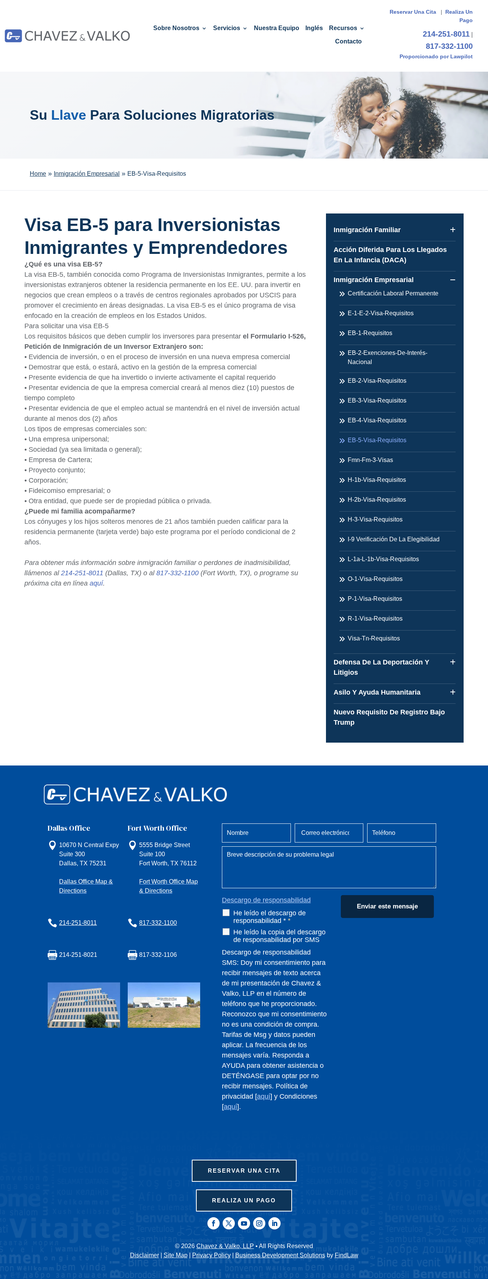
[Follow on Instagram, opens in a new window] (259, 1223)
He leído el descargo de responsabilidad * (269, 916)
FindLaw (346, 1255)
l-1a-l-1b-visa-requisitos (383, 559)
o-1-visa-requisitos (375, 579)
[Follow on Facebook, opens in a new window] (213, 1223)
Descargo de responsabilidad (266, 900)
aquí (96, 583)
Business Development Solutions (280, 1255)
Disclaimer (144, 1255)
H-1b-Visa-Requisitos (377, 480)
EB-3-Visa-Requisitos (377, 400)
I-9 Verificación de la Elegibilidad (394, 539)
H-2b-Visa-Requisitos (377, 499)
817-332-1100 (449, 46)
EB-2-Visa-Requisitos (377, 380)
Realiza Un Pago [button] (244, 1200)
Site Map (176, 1255)
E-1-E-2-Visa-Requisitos (381, 313)
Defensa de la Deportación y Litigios (381, 667)
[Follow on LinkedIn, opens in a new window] (274, 1223)
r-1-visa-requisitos (375, 618)
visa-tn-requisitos (374, 638)
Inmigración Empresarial (374, 280)
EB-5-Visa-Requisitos (377, 440)
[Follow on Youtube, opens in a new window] (244, 1223)
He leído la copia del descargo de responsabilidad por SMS (279, 936)
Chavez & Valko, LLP (225, 1246)
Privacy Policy (211, 1255)
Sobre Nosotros (176, 28)
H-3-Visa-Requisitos (375, 519)
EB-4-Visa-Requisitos (377, 420)
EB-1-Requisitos (370, 333)
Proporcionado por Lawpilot (436, 56)
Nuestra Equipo (276, 28)
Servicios (226, 28)
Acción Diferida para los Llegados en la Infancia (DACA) (390, 255)
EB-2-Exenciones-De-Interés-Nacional (387, 357)
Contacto (348, 42)
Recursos (343, 28)
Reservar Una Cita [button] (244, 1170)
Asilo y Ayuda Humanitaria (377, 692)
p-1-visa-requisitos (375, 598)
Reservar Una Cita (414, 12)
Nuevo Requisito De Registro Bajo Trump (389, 717)
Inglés (314, 28)
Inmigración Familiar (367, 230)
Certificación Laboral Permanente (393, 293)
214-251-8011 (446, 34)
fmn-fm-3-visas (370, 460)
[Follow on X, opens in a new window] (229, 1223)
